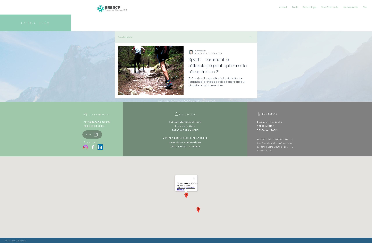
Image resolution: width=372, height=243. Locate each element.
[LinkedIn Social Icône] (100, 147)
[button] (250, 37)
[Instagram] (85, 147)
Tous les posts (125, 37)
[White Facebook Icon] (93, 147)
